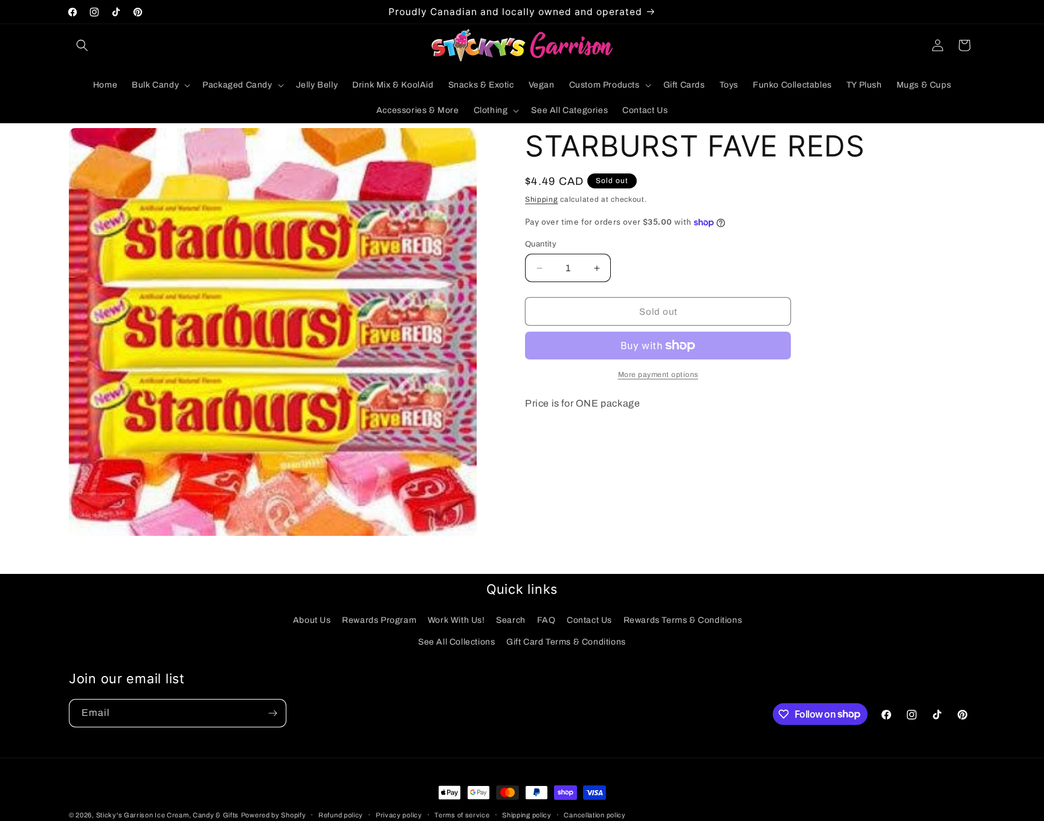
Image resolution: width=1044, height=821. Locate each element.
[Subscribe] (272, 713)
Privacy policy (399, 814)
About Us (312, 620)
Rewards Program (379, 620)
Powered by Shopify (273, 815)
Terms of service (461, 814)
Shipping (541, 199)
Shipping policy (527, 814)
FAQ (546, 620)
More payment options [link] (658, 374)
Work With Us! (456, 620)
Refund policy (340, 814)
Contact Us (589, 620)
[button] (82, 45)
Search (511, 620)
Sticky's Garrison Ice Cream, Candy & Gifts (167, 815)
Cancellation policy (594, 814)
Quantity (540, 244)
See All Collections (456, 641)
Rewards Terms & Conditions (683, 620)
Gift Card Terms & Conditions (566, 641)
